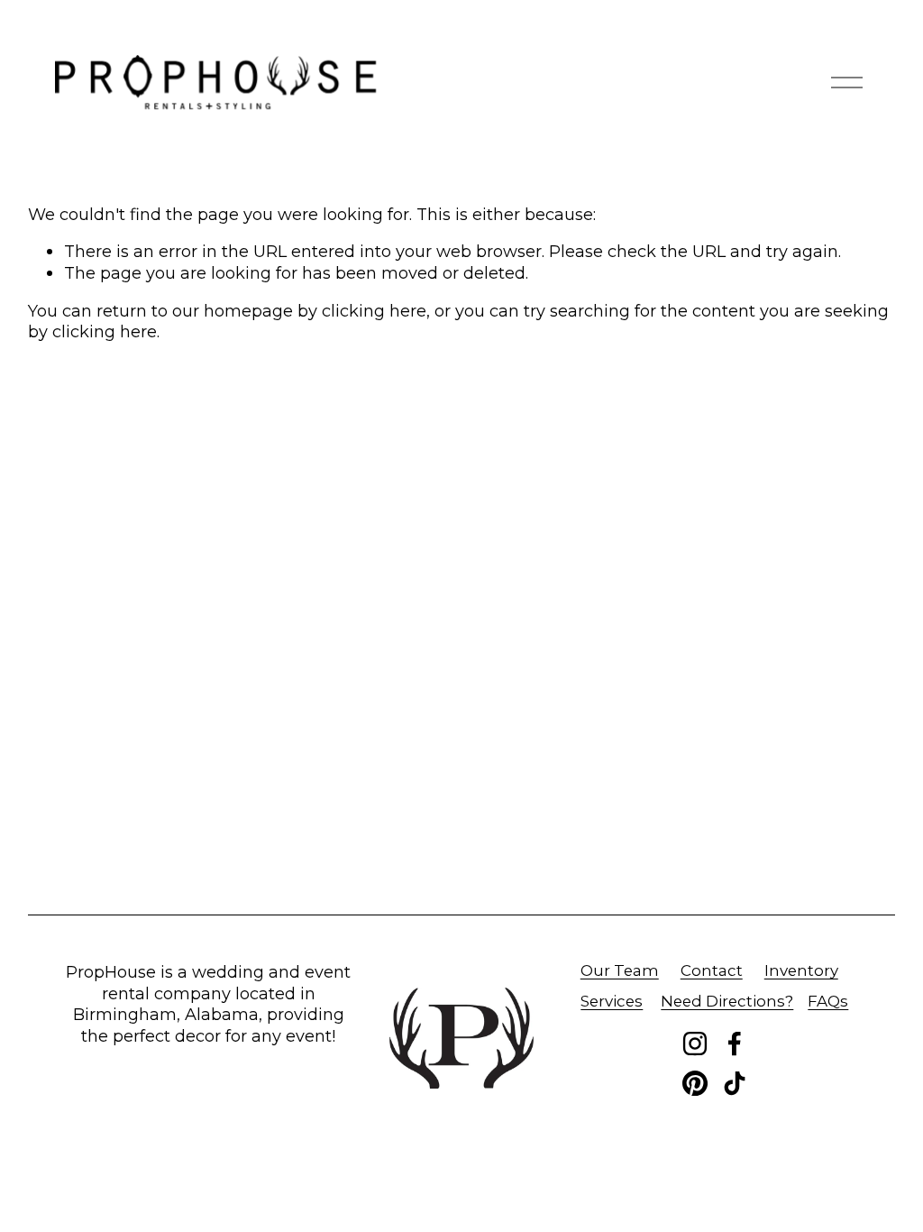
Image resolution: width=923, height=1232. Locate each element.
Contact (712, 970)
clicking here (374, 310)
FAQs (828, 1001)
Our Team (619, 970)
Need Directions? (727, 1001)
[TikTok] (734, 1083)
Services (611, 1001)
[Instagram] (695, 1043)
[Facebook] (734, 1043)
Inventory (801, 970)
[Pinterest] (695, 1083)
